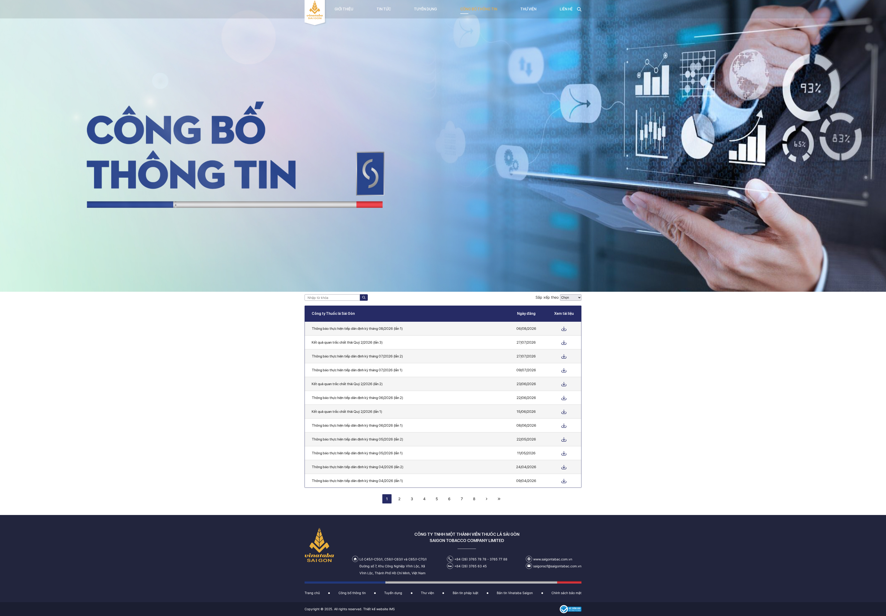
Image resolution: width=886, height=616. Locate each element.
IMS (392, 609)
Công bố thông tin (352, 593)
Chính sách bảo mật (566, 593)
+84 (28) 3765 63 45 (470, 566)
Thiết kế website (375, 609)
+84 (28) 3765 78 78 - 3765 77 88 (480, 559)
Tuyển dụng (393, 593)
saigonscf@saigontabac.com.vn (557, 566)
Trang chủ (312, 593)
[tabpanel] (443, 146)
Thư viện (427, 593)
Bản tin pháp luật (465, 593)
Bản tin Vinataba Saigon (515, 593)
